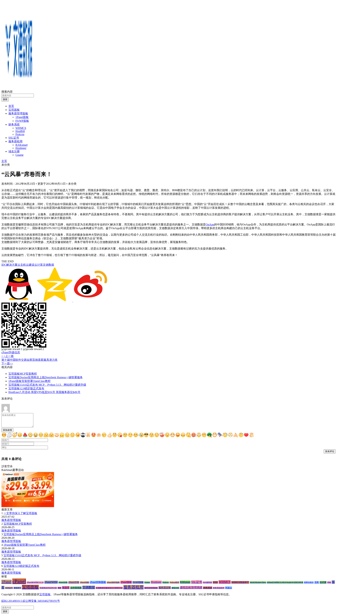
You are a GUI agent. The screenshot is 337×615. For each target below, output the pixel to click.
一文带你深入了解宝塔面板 (20, 513)
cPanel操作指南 (113, 582)
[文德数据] (19, 88)
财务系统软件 (218, 588)
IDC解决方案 (9, 264)
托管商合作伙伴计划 (48, 588)
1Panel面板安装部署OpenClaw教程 (29, 381)
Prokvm (19, 134)
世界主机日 (309, 582)
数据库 (66, 587)
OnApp (210, 224)
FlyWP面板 (22, 120)
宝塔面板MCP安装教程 (22, 373)
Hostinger (20, 148)
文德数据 (48, 264)
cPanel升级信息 (10, 352)
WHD (215, 582)
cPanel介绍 (73, 582)
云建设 (30, 264)
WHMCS (20, 128)
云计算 (38, 264)
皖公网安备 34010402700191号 (41, 600)
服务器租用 (15, 141)
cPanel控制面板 (98, 582)
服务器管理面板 (18, 113)
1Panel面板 (22, 117)
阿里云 (228, 588)
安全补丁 (17, 588)
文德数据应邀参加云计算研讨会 (109, 588)
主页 (4, 161)
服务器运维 (164, 587)
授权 (59, 588)
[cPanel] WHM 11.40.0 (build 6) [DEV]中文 (285, 582)
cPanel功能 (84, 582)
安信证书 (9, 588)
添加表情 (7, 430)
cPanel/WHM (51, 582)
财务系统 (14, 124)
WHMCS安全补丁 (240, 582)
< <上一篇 (7, 356)
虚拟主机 (175, 588)
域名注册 (14, 151)
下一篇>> (7, 363)
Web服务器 (207, 582)
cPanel (19, 581)
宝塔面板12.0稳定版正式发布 (26, 388)
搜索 (5, 99)
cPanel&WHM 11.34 (35, 582)
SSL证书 (13, 137)
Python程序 (174, 582)
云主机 (22, 264)
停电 (329, 582)
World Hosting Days (258, 582)
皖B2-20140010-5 (11, 600)
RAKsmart (21, 144)
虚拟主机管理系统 (191, 587)
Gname (19, 154)
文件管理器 (76, 588)
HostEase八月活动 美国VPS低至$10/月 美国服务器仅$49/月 (44, 392)
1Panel (6, 582)
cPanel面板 (126, 582)
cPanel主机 (63, 582)
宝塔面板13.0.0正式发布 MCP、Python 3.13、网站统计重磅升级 (47, 384)
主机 (316, 582)
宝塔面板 (14, 109)
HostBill (20, 131)
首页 (11, 106)
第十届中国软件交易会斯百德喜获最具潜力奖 (29, 359)
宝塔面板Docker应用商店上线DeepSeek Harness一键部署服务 (45, 377)
